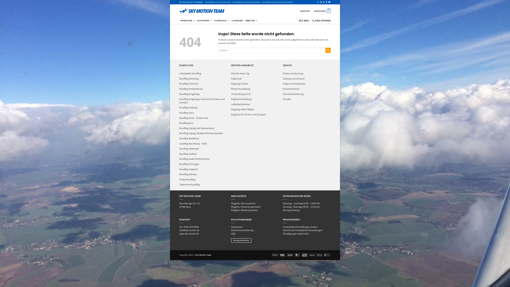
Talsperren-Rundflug (189, 184)
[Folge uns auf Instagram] (321, 2)
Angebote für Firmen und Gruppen (248, 114)
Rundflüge (186, 20)
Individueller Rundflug (190, 73)
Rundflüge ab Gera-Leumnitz (218, 2)
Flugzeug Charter (239, 83)
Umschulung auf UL (241, 94)
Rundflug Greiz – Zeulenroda (193, 118)
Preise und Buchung (293, 73)
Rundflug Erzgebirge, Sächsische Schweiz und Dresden (202, 101)
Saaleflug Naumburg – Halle (193, 143)
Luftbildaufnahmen (240, 104)
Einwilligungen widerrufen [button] (296, 233)
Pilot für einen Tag (240, 73)
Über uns (250, 20)
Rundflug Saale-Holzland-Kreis (194, 158)
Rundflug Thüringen (189, 164)
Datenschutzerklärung (242, 230)
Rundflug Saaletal (188, 153)
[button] (305, 11)
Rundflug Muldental (189, 138)
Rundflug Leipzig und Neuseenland (196, 128)
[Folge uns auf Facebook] (318, 2)
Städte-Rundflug (187, 179)
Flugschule (220, 20)
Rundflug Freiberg (188, 107)
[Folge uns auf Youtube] (329, 2)
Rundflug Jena (186, 123)
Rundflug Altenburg (189, 78)
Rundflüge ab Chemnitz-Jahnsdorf (277, 2)
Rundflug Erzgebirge (189, 94)
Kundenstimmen (291, 88)
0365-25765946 (191, 226)
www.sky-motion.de (189, 233)
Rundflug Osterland (189, 148)
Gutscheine (203, 20)
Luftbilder (237, 20)
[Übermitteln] (328, 50)
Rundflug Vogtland (188, 169)
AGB (233, 233)
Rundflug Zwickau (188, 174)
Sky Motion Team (203, 255)
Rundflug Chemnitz (188, 83)
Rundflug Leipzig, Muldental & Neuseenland (201, 133)
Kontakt (287, 99)
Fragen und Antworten (294, 83)
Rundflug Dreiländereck (191, 88)
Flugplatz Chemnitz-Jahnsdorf (246, 206)
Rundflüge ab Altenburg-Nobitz (246, 2)
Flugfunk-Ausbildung (241, 99)
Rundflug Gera (186, 112)
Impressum (237, 226)
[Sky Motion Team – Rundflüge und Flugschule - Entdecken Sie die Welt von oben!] (201, 11)
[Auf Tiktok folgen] (324, 2)
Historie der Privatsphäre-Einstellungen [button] (302, 230)
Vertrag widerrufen (241, 240)
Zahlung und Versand (293, 78)
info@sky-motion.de (189, 230)
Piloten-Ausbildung (240, 88)
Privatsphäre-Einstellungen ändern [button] (300, 226)
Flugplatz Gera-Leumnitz (243, 203)
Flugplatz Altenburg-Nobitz (244, 210)
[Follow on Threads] (326, 2)
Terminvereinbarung (293, 94)
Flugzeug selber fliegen (242, 109)
